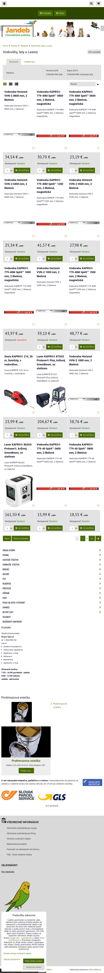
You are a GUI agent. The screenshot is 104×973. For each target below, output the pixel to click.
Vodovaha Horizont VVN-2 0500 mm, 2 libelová (80, 184)
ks (11, 170)
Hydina (6, 555)
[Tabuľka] (16, 85)
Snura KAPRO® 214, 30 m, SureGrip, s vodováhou (18, 360)
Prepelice (7, 588)
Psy (4, 578)
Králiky (6, 569)
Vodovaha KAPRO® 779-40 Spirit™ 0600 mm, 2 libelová (49, 448)
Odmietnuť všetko (33, 967)
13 (92, 538)
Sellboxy (7, 616)
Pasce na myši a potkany (14, 602)
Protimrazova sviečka (26, 760)
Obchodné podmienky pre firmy (21, 833)
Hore (7, 538)
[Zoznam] (11, 85)
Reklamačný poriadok (17, 844)
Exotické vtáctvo (10, 559)
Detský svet (8, 612)
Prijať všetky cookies (33, 961)
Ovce (5, 597)
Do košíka (23, 170)
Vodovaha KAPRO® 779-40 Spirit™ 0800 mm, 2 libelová (81, 448)
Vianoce (6, 607)
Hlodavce (7, 583)
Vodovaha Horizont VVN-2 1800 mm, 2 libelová (80, 360)
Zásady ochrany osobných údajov (17, 953)
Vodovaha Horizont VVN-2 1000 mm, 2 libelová (48, 272)
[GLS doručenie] (52, 796)
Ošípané (6, 593)
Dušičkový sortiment (12, 621)
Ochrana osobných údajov (19, 838)
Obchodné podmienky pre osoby (22, 828)
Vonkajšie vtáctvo (11, 564)
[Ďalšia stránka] (98, 538)
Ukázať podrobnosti (12, 959)
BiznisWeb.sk (95, 969)
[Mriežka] (5, 85)
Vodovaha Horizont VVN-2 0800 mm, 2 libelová (15, 95)
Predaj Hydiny (9, 550)
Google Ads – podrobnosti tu (21, 938)
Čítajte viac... (26, 770)
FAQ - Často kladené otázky (19, 854)
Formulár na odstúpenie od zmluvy (22, 849)
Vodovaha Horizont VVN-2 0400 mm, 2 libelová (15, 184)
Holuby (6, 574)
